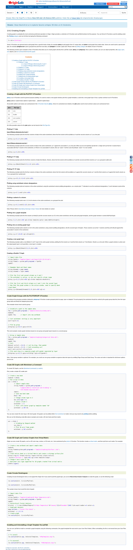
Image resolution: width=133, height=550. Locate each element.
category (14, 36)
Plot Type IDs (46, 125)
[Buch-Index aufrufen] (22, 12)
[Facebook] (131, 157)
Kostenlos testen (113, 3)
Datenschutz (15, 549)
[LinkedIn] (131, 160)
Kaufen (124, 3)
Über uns (65, 7)
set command (20, 51)
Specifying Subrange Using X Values (29, 209)
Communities (52, 7)
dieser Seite (76, 18)
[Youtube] (131, 171)
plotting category (81, 46)
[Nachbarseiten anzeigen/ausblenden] (31, 12)
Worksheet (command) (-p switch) (33, 368)
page (119, 49)
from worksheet (59, 414)
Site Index (8, 549)
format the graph (30, 51)
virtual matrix (93, 441)
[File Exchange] (131, 168)
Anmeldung (124, 1)
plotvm (68, 441)
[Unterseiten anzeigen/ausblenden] (36, 12)
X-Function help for (45, 104)
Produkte (11, 7)
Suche (124, 13)
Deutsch (10, 13)
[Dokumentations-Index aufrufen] (17, 12)
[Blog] (131, 162)
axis (8, 51)
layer (122, 49)
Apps (20, 7)
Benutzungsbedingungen (24, 549)
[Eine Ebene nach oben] (27, 12)
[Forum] (131, 165)
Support (40, 7)
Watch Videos (100, 3)
